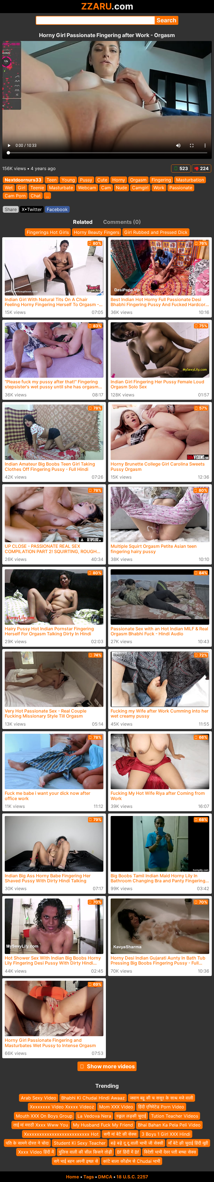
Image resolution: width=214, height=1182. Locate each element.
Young (68, 180)
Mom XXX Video (116, 1107)
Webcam (87, 188)
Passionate (180, 188)
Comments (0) (122, 222)
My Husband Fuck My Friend (103, 1125)
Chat (36, 195)
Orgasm (138, 180)
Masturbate (61, 188)
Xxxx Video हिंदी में (36, 1152)
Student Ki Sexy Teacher (80, 1143)
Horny (118, 180)
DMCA (105, 1176)
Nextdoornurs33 (23, 180)
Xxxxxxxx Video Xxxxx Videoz (62, 1107)
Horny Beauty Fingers (96, 232)
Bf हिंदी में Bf (128, 1152)
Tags (88, 1176)
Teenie (37, 188)
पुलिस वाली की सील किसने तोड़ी (85, 1152)
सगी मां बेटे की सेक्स (120, 1134)
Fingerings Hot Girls (48, 232)
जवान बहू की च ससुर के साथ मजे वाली (161, 1098)
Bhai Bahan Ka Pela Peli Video (169, 1125)
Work (159, 188)
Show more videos (111, 1066)
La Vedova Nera (94, 1116)
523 (183, 168)
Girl (21, 188)
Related (83, 222)
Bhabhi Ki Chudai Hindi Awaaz (93, 1098)
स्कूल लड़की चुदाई (131, 1116)
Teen (52, 180)
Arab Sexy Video (38, 1098)
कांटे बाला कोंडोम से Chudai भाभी (131, 1161)
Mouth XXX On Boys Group (44, 1116)
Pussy (86, 180)
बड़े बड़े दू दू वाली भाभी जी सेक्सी (137, 1143)
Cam (106, 188)
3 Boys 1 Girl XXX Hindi (166, 1134)
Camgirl (140, 188)
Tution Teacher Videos (174, 1116)
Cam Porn (15, 195)
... (47, 195)
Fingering (161, 180)
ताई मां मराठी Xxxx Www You (40, 1125)
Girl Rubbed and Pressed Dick (156, 232)
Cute (102, 180)
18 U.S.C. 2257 (132, 1176)
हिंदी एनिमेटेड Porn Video (161, 1107)
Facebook (57, 209)
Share (11, 209)
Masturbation (190, 180)
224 (204, 168)
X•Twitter (32, 209)
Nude (121, 188)
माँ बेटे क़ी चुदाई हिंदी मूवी (188, 1143)
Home (72, 1176)
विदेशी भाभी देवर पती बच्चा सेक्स (170, 1152)
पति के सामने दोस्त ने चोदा (27, 1143)
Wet (9, 188)
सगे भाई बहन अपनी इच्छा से (76, 1161)
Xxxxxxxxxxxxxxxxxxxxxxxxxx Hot (61, 1134)
